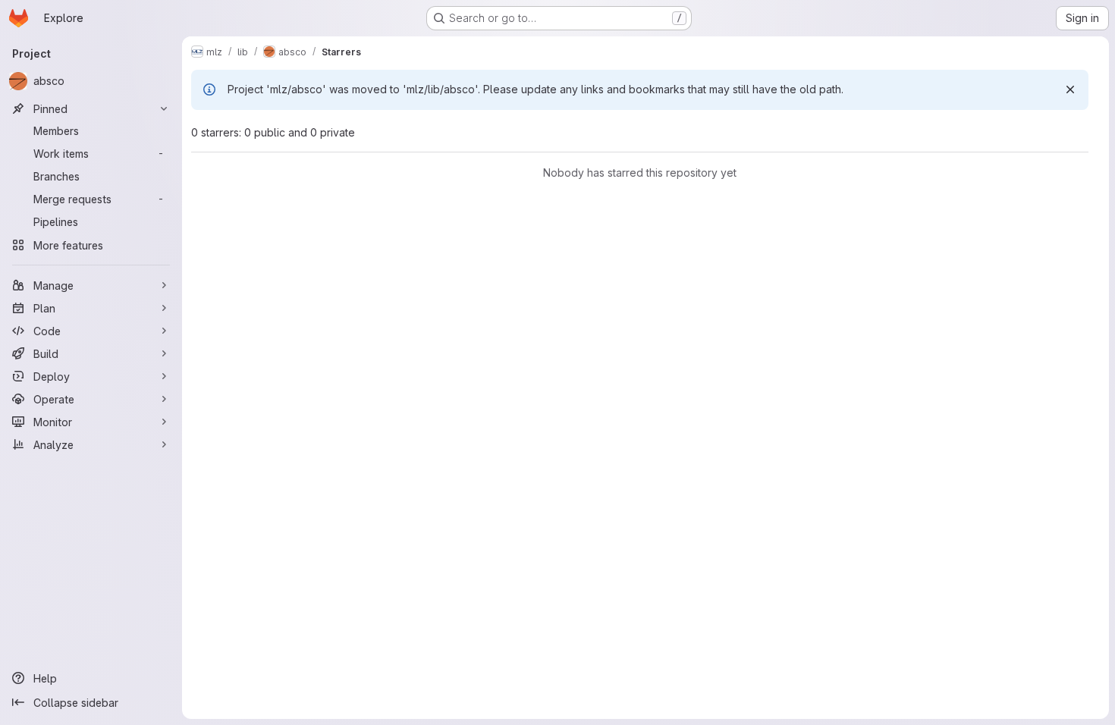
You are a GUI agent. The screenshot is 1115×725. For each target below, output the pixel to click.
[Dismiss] (1070, 89)
